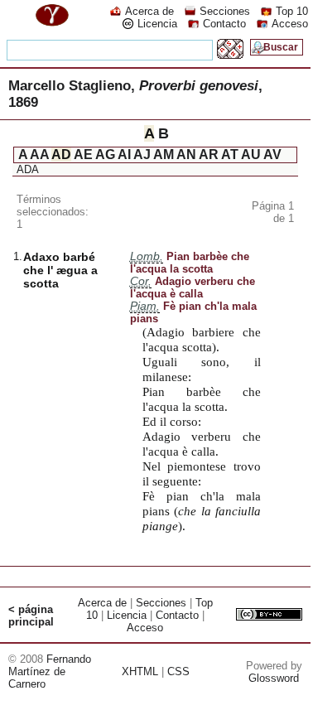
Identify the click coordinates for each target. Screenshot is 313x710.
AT (229, 154)
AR (209, 154)
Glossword (273, 678)
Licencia (157, 23)
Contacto (224, 23)
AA (39, 154)
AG (105, 154)
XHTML (140, 671)
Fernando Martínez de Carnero (49, 671)
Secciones (225, 11)
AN (186, 154)
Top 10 (292, 11)
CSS (178, 671)
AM (163, 154)
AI (124, 154)
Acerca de (149, 11)
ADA (28, 169)
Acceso (290, 23)
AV (272, 154)
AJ (142, 154)
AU (251, 154)
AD (61, 154)
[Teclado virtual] (230, 54)
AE (83, 154)
